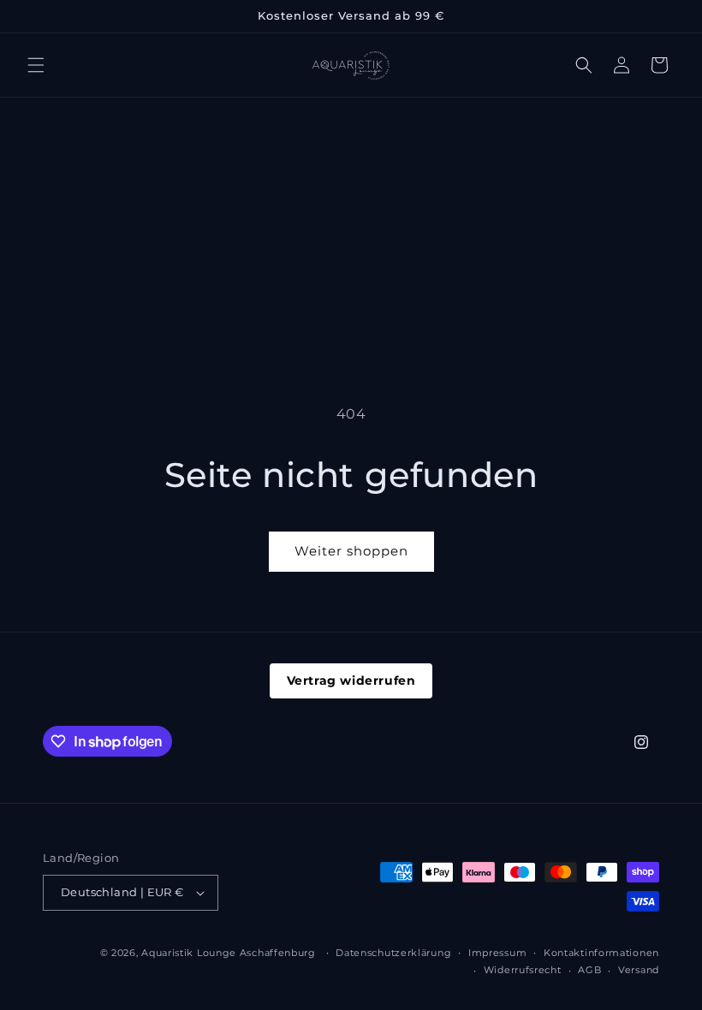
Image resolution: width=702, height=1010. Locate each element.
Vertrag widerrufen (351, 680)
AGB (589, 970)
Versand (638, 970)
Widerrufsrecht (523, 970)
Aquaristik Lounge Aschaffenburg (228, 953)
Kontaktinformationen (601, 953)
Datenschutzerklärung (393, 953)
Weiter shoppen (351, 551)
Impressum (497, 953)
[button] (36, 65)
